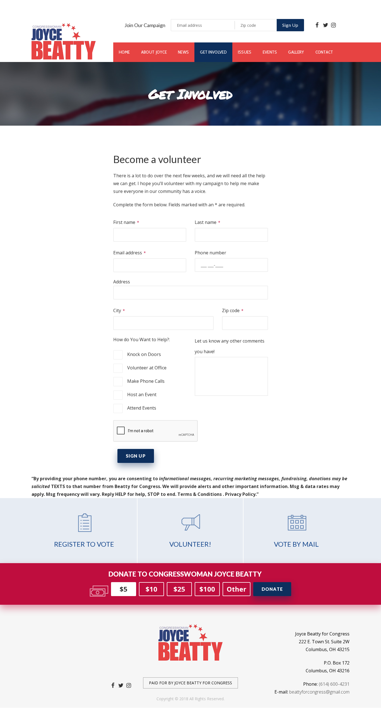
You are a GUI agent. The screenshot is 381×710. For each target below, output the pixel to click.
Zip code (231, 310)
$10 (151, 589)
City (117, 310)
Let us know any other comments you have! (229, 346)
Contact (324, 52)
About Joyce (154, 52)
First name (124, 222)
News (183, 52)
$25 (179, 589)
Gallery (296, 52)
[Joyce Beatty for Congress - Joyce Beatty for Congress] (64, 41)
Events (270, 52)
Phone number (210, 253)
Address (121, 282)
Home (124, 52)
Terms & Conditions (199, 494)
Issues (245, 52)
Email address (128, 253)
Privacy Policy (240, 494)
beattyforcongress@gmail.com (319, 692)
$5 (123, 589)
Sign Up (290, 25)
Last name (206, 222)
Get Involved (213, 52)
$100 (207, 589)
